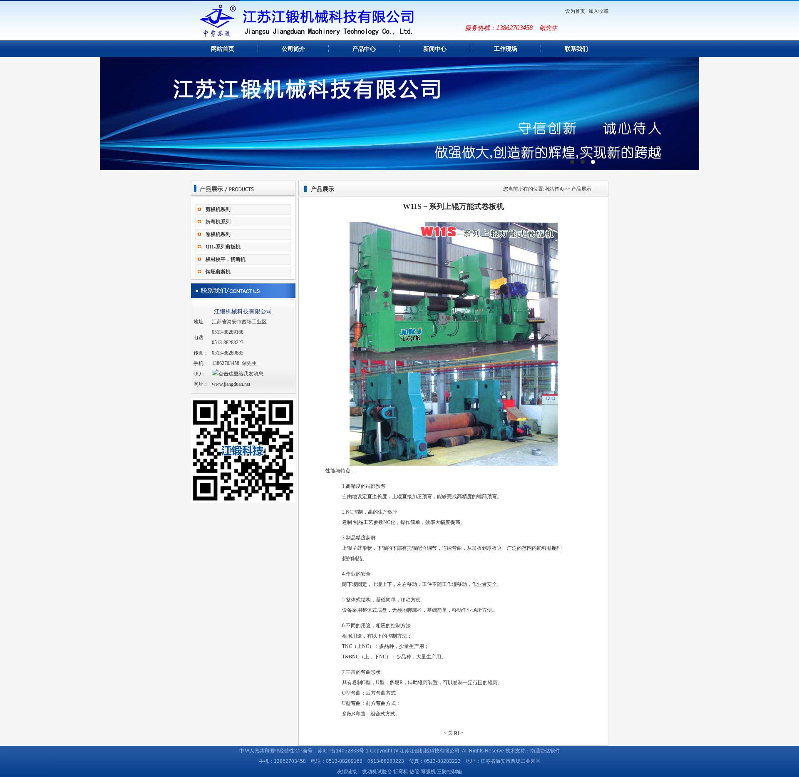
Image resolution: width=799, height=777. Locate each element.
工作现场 (505, 49)
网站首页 (222, 49)
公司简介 (293, 49)
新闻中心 (435, 49)
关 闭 (453, 733)
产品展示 (581, 189)
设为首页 (575, 11)
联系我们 (576, 49)
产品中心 (364, 49)
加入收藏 (598, 11)
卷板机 (399, 113)
